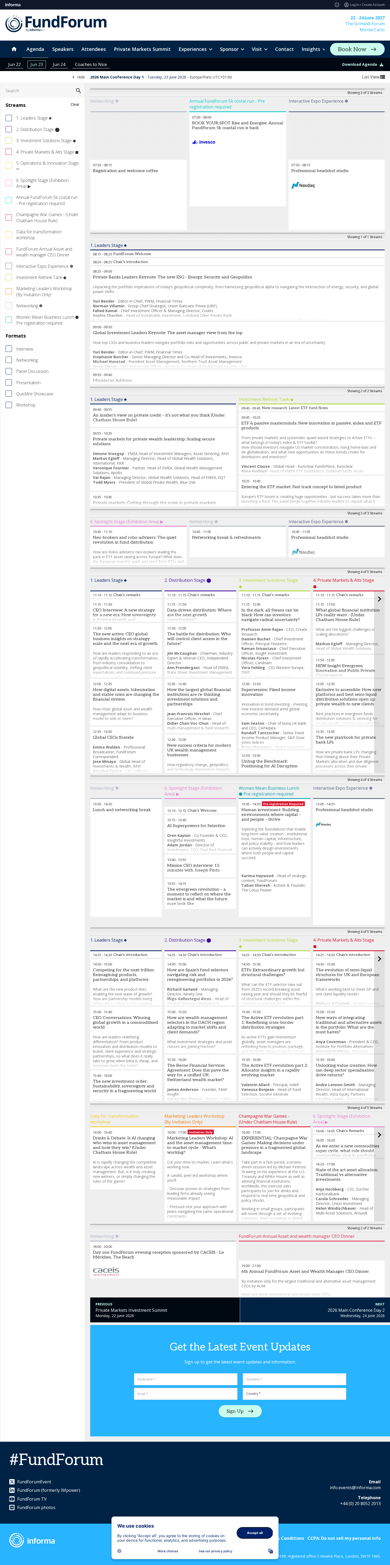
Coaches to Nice (91, 64)
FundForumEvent (34, 1482)
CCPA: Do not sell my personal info (344, 1538)
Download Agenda (359, 64)
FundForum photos (36, 1507)
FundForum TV (32, 1499)
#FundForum (56, 1460)
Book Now (352, 49)
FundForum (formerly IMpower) (48, 1490)
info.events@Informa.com (355, 1487)
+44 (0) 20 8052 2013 (360, 1503)
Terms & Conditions (283, 1538)
